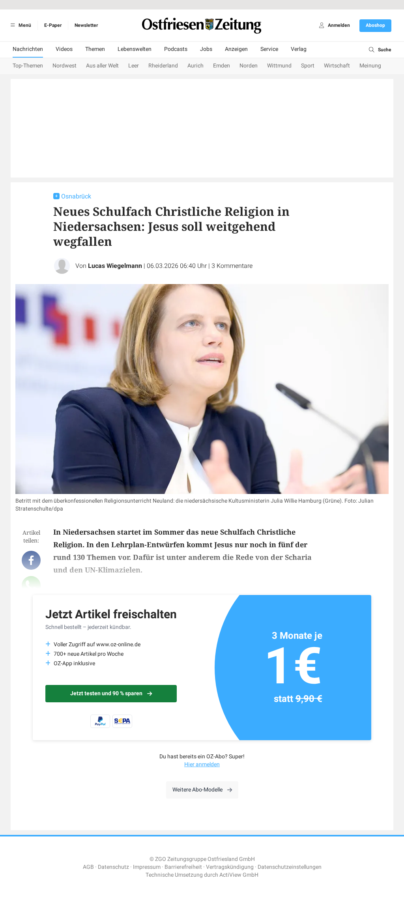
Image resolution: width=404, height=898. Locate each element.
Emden (221, 66)
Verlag (299, 49)
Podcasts (175, 49)
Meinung (370, 66)
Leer (133, 66)
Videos (64, 49)
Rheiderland (163, 66)
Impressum (147, 867)
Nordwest (64, 66)
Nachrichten (28, 49)
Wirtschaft (337, 66)
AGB (88, 867)
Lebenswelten (135, 49)
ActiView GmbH (238, 875)
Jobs (206, 49)
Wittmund (279, 66)
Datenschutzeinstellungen (290, 867)
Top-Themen (28, 66)
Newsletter (86, 25)
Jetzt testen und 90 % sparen (106, 693)
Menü (24, 25)
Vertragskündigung (230, 867)
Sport (307, 66)
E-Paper (53, 25)
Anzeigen (236, 49)
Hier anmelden (202, 764)
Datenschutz (113, 867)
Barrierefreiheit (183, 867)
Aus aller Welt (102, 66)
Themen (95, 49)
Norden (248, 66)
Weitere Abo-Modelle (197, 790)
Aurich (195, 66)
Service (269, 49)
